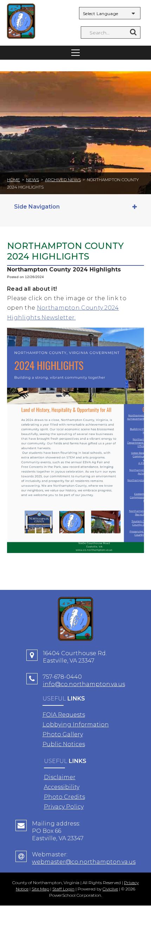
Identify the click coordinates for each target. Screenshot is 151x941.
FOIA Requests (63, 714)
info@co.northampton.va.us (84, 684)
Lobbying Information (75, 724)
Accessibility (61, 787)
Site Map (40, 888)
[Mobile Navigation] (75, 53)
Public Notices (63, 744)
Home (13, 179)
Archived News (63, 179)
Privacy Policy (64, 806)
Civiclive (110, 888)
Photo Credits (64, 797)
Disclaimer (60, 777)
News (32, 179)
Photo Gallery (62, 734)
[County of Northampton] (21, 22)
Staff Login (63, 888)
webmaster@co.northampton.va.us (84, 861)
